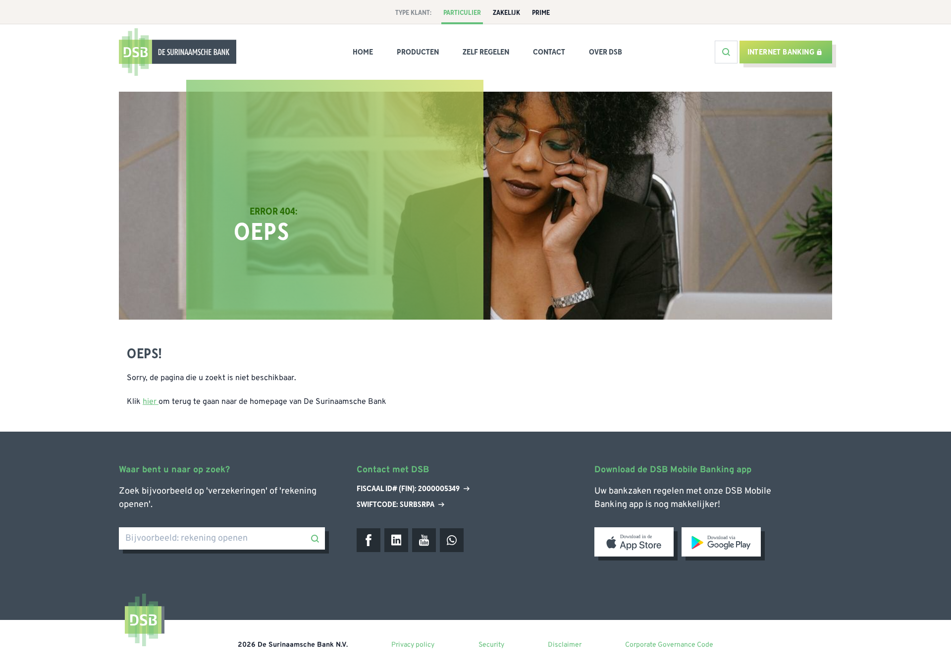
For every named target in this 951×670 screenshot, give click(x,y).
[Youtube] (424, 540)
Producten (418, 52)
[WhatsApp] (452, 540)
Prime (541, 12)
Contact (549, 52)
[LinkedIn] (396, 540)
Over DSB (605, 52)
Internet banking (780, 52)
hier (150, 402)
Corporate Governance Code (669, 645)
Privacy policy (412, 645)
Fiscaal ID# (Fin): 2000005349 (408, 489)
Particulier (462, 12)
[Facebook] (368, 540)
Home (363, 52)
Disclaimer (564, 645)
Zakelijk (506, 12)
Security (491, 645)
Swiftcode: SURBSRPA (395, 504)
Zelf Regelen (486, 52)
